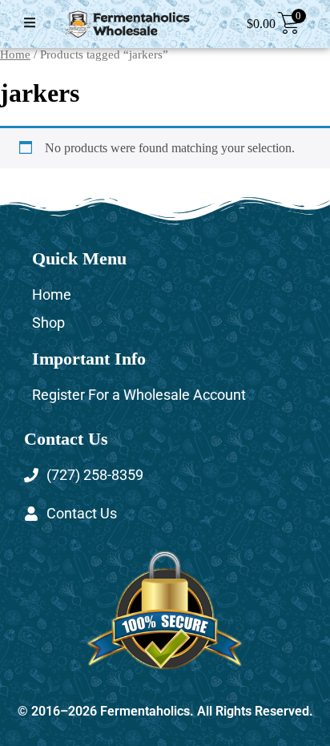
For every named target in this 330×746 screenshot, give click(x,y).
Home (15, 54)
